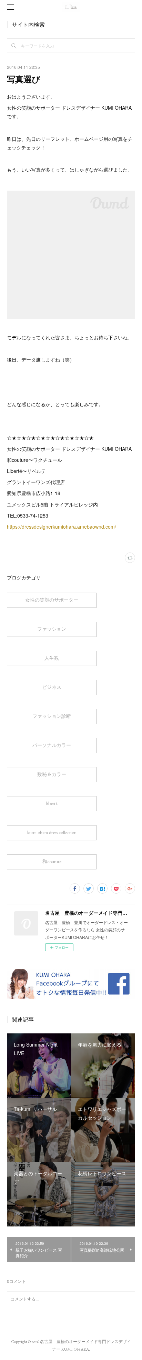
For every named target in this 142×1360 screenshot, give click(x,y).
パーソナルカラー (51, 745)
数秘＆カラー (51, 774)
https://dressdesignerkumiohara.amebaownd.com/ (61, 526)
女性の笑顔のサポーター (51, 600)
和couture (51, 861)
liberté (52, 803)
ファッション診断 (51, 716)
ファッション (51, 629)
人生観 (51, 658)
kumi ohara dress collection (52, 832)
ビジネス (51, 687)
